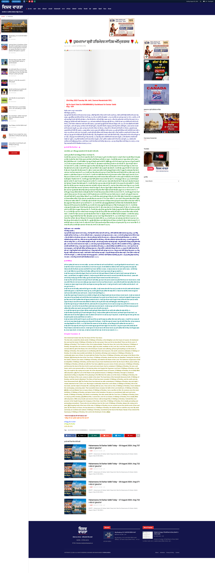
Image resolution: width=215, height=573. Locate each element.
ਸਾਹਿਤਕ (68, 8)
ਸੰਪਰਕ (109, 8)
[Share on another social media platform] (138, 435)
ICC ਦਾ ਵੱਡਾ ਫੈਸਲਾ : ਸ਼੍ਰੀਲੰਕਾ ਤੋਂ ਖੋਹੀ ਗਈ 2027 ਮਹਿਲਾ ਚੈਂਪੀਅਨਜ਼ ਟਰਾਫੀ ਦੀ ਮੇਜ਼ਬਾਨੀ (18, 117)
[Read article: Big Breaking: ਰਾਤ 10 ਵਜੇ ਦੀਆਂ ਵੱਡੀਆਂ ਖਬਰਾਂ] (108, 535)
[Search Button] (200, 1)
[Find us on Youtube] (29, 1)
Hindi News (5, 1)
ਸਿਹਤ (104, 8)
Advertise (162, 552)
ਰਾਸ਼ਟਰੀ (50, 8)
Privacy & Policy (170, 552)
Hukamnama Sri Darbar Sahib (97, 430)
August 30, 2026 (98, 450)
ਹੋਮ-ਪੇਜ (30, 8)
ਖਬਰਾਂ (34, 8)
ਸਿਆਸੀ (85, 8)
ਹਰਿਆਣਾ (44, 8)
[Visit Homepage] (12, 9)
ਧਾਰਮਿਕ (80, 8)
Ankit (91, 450)
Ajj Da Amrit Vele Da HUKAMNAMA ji (78, 430)
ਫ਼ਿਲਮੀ (100, 8)
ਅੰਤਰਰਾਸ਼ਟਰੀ (57, 8)
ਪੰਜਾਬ (39, 8)
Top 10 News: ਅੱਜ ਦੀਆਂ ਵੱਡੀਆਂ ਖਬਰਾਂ (18, 125)
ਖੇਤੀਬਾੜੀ (74, 8)
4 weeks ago (158, 536)
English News (16, 1)
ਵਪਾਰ (63, 8)
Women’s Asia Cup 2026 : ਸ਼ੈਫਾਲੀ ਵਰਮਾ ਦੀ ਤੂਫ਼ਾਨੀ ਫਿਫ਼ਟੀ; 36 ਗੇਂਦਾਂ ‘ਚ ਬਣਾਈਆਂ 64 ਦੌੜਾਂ (17, 61)
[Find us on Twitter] (27, 1)
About (156, 552)
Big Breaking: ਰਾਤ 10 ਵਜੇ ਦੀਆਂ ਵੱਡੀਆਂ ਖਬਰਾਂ (125, 532)
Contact (177, 552)
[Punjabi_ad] (121, 27)
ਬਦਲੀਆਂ (95, 8)
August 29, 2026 (98, 469)
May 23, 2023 (67, 46)
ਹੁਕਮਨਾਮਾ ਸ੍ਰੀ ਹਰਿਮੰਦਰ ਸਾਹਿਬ (79, 46)
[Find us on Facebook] (24, 1)
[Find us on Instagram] (32, 1)
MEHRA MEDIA (106, 552)
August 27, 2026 (98, 505)
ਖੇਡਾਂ (90, 8)
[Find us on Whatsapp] (35, 1)
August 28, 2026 (98, 487)
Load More (14, 152)
